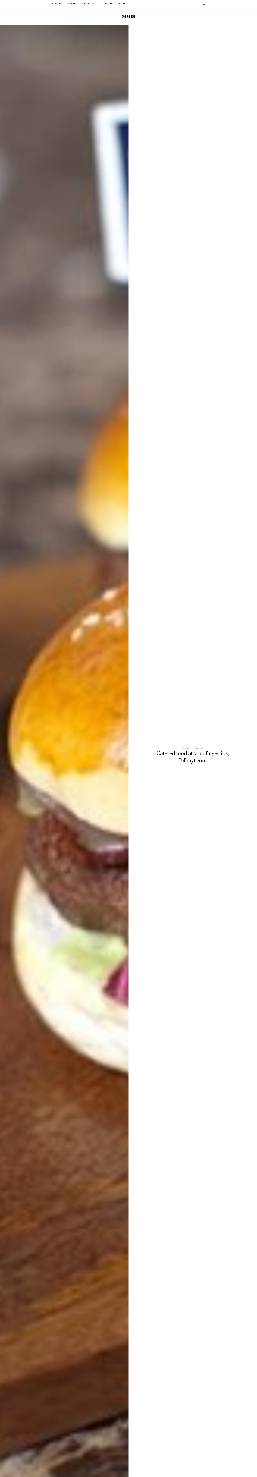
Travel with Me (88, 4)
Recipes (71, 4)
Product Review (193, 748)
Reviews (56, 4)
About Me (108, 4)
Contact (124, 4)
